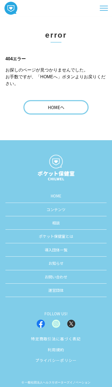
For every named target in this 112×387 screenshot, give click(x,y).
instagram (56, 324)
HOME (56, 196)
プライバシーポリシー (56, 360)
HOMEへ (56, 107)
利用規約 (56, 349)
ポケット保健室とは (56, 236)
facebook (41, 324)
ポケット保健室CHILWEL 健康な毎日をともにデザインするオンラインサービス (11, 8)
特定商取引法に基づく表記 (56, 338)
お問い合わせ (56, 277)
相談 (56, 223)
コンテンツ (56, 209)
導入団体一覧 (56, 250)
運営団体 (56, 290)
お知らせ (56, 263)
